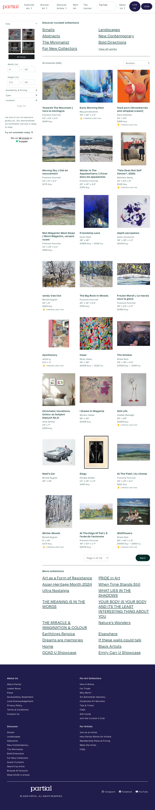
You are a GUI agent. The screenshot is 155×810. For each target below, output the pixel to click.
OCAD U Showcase (59, 652)
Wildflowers (124, 533)
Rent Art (75, 6)
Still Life (122, 411)
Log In (134, 6)
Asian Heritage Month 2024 (67, 584)
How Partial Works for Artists (95, 736)
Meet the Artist (88, 744)
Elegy (83, 473)
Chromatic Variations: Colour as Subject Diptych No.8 (56, 414)
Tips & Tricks (87, 705)
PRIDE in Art (109, 577)
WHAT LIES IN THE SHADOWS (115, 593)
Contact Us (13, 713)
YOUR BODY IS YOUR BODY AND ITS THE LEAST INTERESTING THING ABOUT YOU (124, 609)
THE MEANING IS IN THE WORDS (63, 604)
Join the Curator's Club (92, 718)
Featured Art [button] (29, 6)
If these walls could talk (120, 639)
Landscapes (109, 29)
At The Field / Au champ (132, 473)
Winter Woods (51, 533)
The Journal (87, 6)
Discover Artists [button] (62, 6)
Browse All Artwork (17, 770)
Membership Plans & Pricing (95, 740)
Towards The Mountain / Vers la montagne (57, 109)
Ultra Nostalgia (55, 590)
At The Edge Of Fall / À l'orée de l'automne (94, 534)
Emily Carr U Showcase (120, 652)
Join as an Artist (88, 732)
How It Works (87, 684)
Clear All (21, 105)
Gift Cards (85, 713)
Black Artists (110, 646)
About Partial (14, 684)
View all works (108, 49)
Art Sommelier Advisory (93, 696)
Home (47, 646)
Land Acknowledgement (20, 701)
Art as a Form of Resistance (67, 577)
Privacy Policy (14, 705)
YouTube (143, 791)
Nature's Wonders (115, 622)
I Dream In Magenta (92, 411)
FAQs (82, 709)
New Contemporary (116, 35)
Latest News (14, 688)
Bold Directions (112, 42)
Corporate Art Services (92, 701)
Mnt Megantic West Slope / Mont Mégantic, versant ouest (58, 236)
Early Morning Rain (92, 107)
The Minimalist (55, 42)
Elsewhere (108, 633)
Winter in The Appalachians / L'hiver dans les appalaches (94, 173)
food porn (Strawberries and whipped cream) (132, 109)
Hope (83, 354)
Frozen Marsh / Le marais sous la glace (133, 297)
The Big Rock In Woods (94, 295)
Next (143, 558)
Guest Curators (15, 762)
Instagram (109, 791)
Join (146, 6)
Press (10, 692)
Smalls (48, 29)
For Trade (85, 688)
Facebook (126, 791)
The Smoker (124, 354)
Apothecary (49, 354)
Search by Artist (16, 766)
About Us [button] (122, 6)
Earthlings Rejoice (58, 633)
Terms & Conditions (18, 709)
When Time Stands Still (119, 584)
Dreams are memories (62, 639)
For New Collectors (59, 48)
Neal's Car (48, 473)
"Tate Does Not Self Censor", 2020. (129, 172)
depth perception (128, 232)
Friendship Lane (90, 232)
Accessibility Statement (20, 696)
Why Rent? (85, 692)
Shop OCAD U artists (18, 774)
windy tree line (51, 295)
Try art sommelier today (18, 132)
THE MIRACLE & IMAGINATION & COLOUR (64, 625)
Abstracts (51, 35)
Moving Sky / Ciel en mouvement (55, 172)
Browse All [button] (45, 6)
